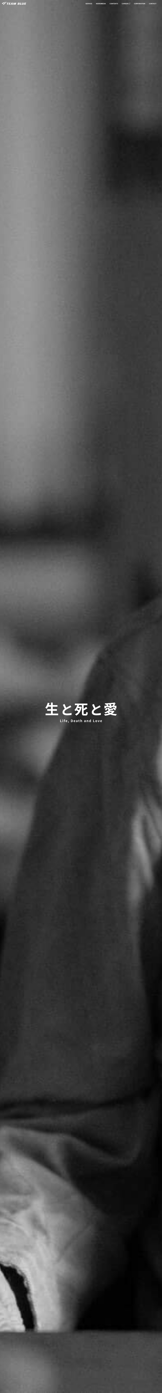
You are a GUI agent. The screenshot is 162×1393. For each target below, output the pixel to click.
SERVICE (89, 3)
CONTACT (152, 3)
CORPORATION (139, 3)
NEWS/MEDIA (101, 3)
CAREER (125, 3)
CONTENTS (114, 3)
